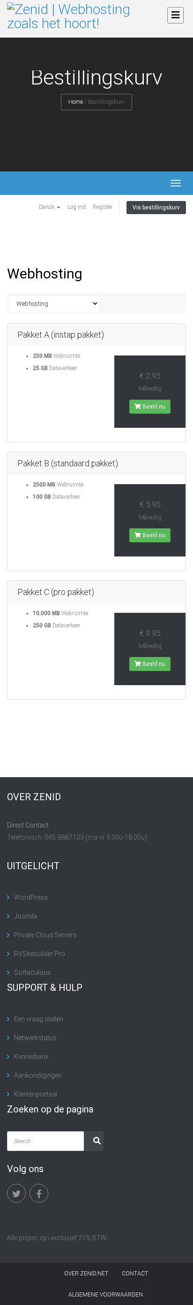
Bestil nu (153, 406)
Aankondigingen (38, 1075)
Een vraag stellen (38, 1019)
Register (102, 207)
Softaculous (32, 972)
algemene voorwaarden (105, 1294)
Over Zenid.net (86, 1273)
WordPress (31, 897)
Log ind (76, 207)
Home (75, 102)
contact (135, 1273)
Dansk (47, 207)
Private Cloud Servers (45, 935)
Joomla (25, 916)
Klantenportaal (35, 1094)
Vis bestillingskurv (156, 207)
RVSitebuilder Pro (39, 954)
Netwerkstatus (35, 1038)
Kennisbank (31, 1056)
